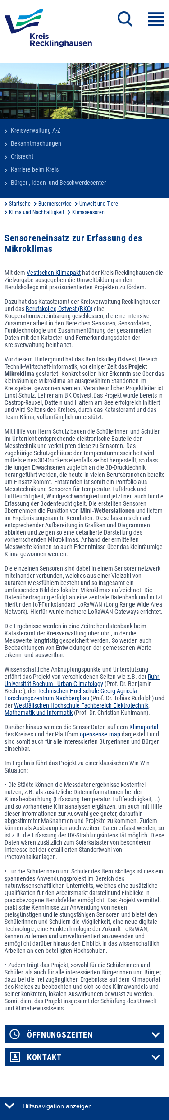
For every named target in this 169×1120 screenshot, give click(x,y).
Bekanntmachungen (36, 143)
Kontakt (44, 1057)
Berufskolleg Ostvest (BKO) (59, 308)
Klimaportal (143, 727)
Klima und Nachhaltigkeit (36, 212)
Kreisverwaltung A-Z (35, 130)
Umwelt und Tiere (98, 204)
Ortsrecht (22, 156)
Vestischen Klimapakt (54, 272)
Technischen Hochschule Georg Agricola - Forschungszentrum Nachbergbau (72, 694)
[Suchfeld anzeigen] (125, 19)
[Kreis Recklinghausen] (48, 30)
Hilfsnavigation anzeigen (57, 1106)
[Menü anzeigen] (156, 19)
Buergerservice (55, 204)
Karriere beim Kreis (35, 169)
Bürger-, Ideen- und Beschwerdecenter (58, 182)
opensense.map (100, 734)
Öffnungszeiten (60, 1034)
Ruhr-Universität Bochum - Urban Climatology (82, 680)
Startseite (20, 204)
